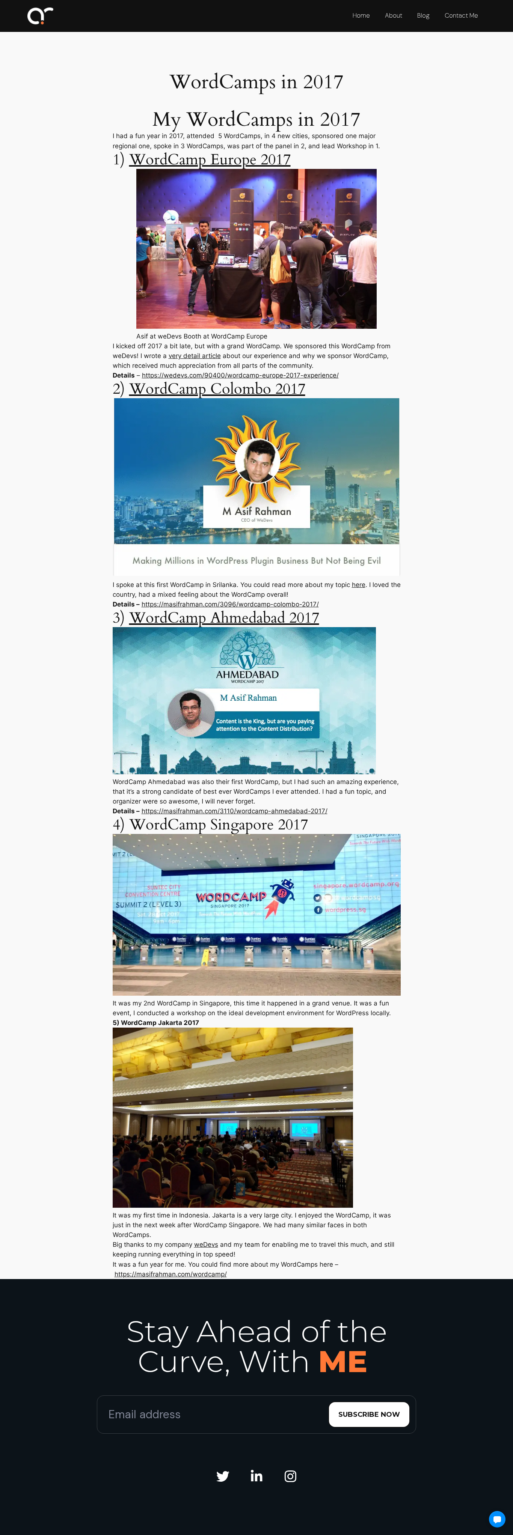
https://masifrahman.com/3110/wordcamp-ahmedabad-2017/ (234, 811)
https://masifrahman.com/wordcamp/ (171, 1274)
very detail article (195, 356)
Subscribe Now (369, 1414)
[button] (497, 1519)
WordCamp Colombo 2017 (217, 389)
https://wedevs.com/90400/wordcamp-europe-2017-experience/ (240, 375)
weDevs (206, 1244)
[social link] (223, 1477)
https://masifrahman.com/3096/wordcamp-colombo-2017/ (230, 604)
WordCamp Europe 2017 (210, 159)
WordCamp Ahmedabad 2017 (224, 618)
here (358, 584)
